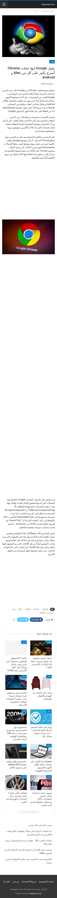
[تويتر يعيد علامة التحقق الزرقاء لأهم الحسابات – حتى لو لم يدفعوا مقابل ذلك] (41, 716)
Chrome (36, 609)
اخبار (52, 62)
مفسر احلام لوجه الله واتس (40, 825)
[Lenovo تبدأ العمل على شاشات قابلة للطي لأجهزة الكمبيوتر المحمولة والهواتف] (41, 751)
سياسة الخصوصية (46, 881)
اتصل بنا (6, 881)
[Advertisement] (28, 190)
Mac (20, 609)
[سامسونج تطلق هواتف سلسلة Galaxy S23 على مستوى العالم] (16, 751)
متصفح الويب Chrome (46, 613)
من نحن (15, 881)
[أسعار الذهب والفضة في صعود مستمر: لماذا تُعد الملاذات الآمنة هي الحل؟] (41, 647)
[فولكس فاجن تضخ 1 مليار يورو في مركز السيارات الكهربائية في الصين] (16, 782)
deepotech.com (48, 4)
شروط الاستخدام (29, 881)
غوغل (13, 609)
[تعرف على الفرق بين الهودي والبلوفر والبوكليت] (41, 682)
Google (27, 609)
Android (45, 609)
